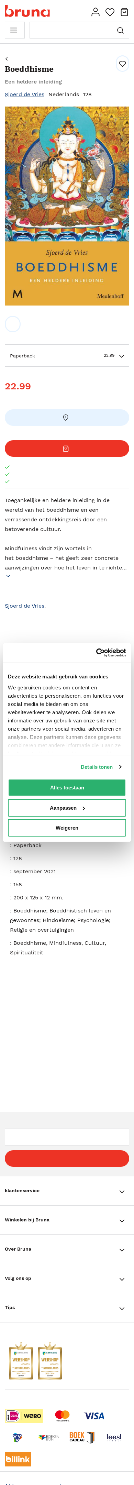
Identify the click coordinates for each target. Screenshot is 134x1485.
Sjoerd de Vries (24, 94)
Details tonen (97, 767)
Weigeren (67, 828)
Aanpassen (63, 808)
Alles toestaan (67, 787)
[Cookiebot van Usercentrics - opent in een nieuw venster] (96, 652)
